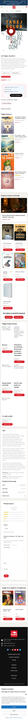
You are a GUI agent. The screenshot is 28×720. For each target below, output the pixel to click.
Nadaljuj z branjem (6, 219)
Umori (10, 478)
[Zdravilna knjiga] (8, 291)
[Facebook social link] (8, 650)
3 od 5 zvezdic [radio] (14, 544)
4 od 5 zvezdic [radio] (15, 544)
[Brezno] (7, 335)
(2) (21, 175)
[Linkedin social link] (20, 650)
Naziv (5, 563)
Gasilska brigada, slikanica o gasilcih (7, 611)
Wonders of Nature (19, 271)
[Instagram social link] (13, 650)
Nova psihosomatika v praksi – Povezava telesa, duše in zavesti (21, 173)
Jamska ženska (18, 243)
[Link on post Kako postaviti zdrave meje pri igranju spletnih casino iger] (14, 205)
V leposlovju (16, 478)
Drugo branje (18, 11)
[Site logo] (14, 7)
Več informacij (6, 76)
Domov (2, 11)
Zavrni (14, 710)
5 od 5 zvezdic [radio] (16, 544)
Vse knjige (12, 11)
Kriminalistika (10, 476)
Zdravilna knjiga (7, 301)
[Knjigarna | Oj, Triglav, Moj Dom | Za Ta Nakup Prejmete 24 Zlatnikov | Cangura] (14, 33)
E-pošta (6, 569)
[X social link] (10, 650)
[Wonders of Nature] (20, 261)
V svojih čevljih (7, 416)
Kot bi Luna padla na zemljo (18, 385)
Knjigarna (7, 11)
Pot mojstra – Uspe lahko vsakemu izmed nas (20, 137)
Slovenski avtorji (18, 317)
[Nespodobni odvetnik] (7, 373)
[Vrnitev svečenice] (8, 233)
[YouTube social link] (15, 650)
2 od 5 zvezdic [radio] (13, 544)
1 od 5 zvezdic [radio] (12, 544)
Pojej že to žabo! (19, 153)
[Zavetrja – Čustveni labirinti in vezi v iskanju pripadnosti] (8, 261)
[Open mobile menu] (1, 7)
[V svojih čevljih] (7, 406)
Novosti (17, 472)
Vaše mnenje (7, 547)
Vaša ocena (7, 545)
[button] (26, 694)
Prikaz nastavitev (14, 714)
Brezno (4, 345)
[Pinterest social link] (18, 650)
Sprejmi (14, 707)
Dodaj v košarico (16, 95)
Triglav (7, 478)
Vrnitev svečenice (7, 243)
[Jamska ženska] (20, 233)
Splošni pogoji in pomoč (17, 717)
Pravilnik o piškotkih (9, 717)
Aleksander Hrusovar (9, 210)
